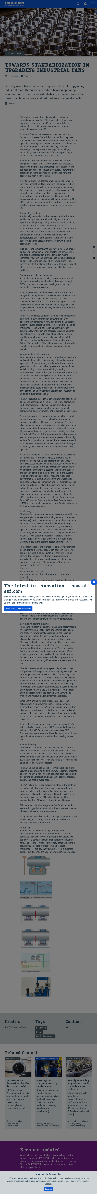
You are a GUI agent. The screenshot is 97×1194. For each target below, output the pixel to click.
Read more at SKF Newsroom (18, 608)
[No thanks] (94, 1182)
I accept (48, 1189)
